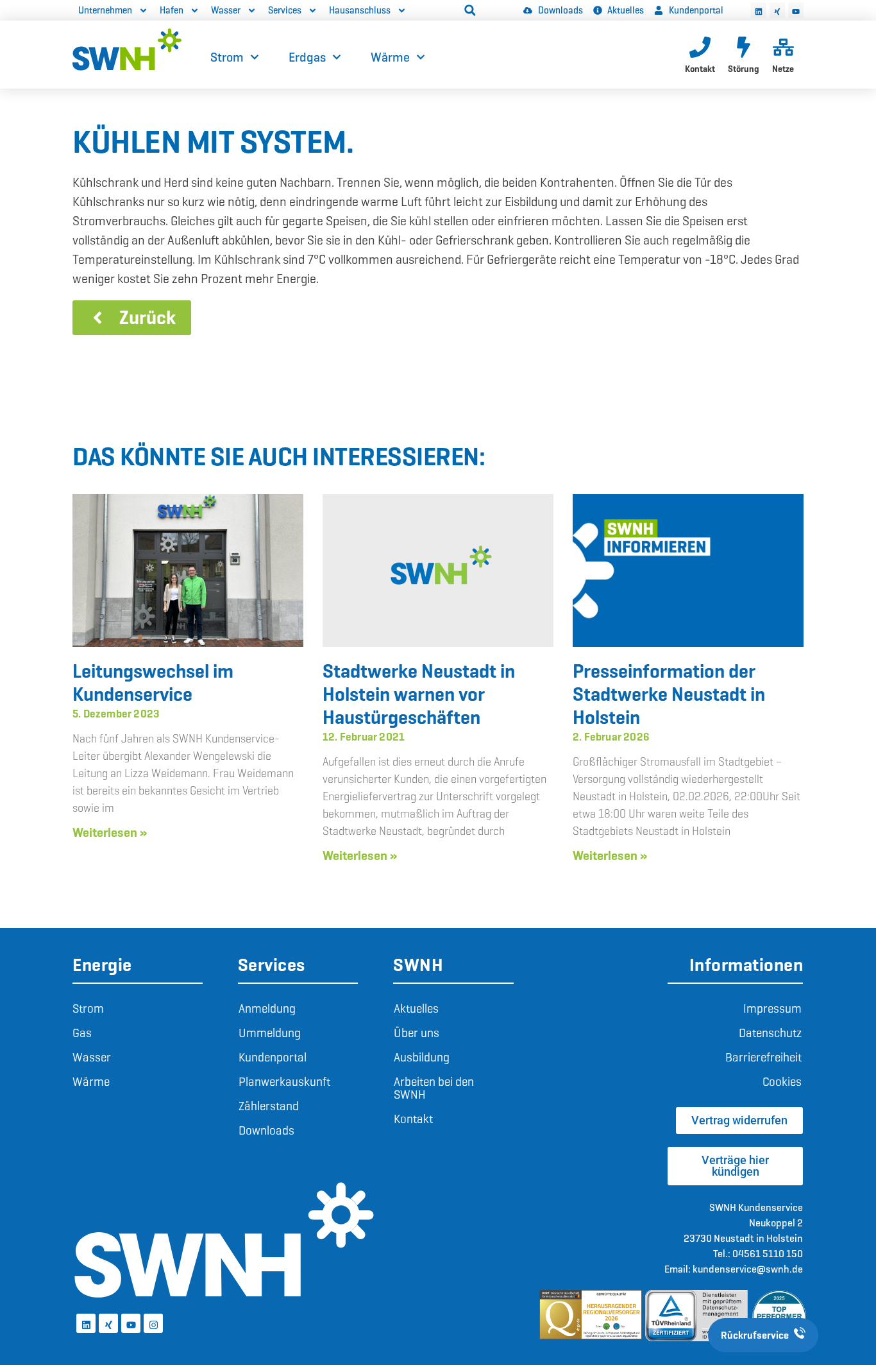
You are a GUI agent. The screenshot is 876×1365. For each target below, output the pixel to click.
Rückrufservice (755, 1335)
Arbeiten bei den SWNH (434, 1088)
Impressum (772, 1008)
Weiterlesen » (109, 832)
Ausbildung (422, 1057)
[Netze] (783, 47)
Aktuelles (416, 1008)
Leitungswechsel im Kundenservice (152, 682)
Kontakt (700, 68)
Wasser (225, 10)
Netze (783, 68)
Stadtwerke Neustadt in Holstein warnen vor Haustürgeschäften (419, 694)
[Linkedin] (758, 10)
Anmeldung (267, 1008)
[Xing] (777, 10)
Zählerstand (269, 1106)
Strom (227, 57)
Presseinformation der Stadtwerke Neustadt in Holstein (669, 694)
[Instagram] (153, 1323)
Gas (82, 1033)
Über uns (416, 1033)
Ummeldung (270, 1033)
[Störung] (743, 47)
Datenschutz (770, 1033)
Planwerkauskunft (284, 1082)
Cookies (782, 1082)
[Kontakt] (700, 47)
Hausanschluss (360, 10)
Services (284, 10)
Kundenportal (273, 1057)
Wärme (390, 57)
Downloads (266, 1130)
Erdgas (307, 57)
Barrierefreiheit (763, 1057)
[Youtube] (796, 10)
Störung (743, 68)
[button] (470, 10)
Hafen (171, 10)
